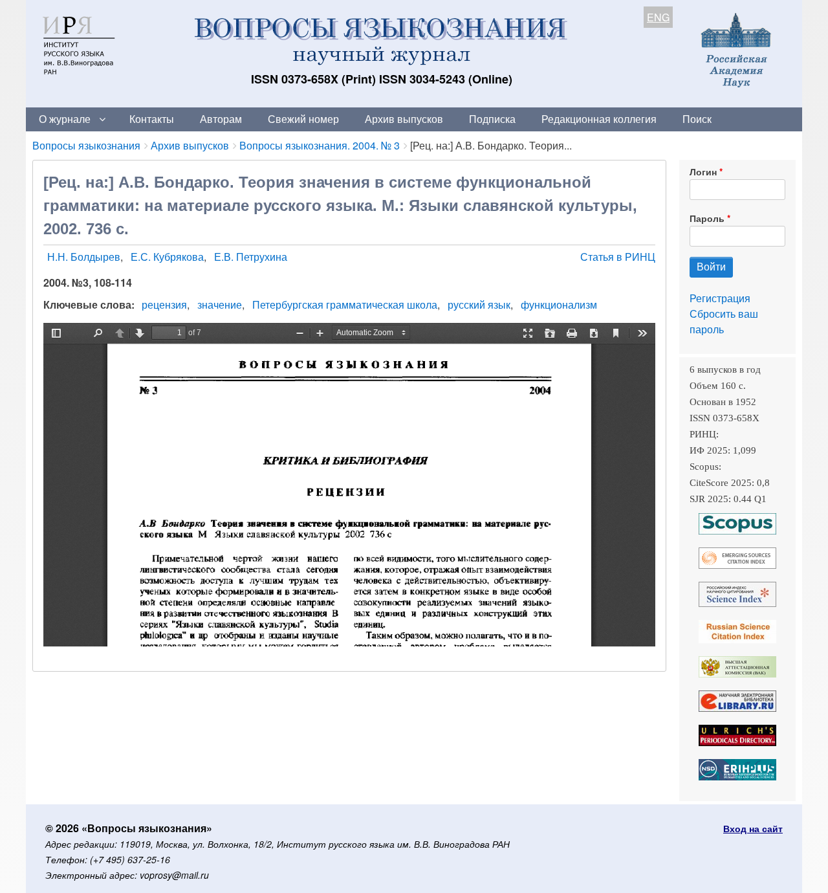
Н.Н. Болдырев (83, 256)
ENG (658, 17)
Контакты (151, 118)
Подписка (492, 118)
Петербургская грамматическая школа (344, 304)
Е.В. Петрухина (250, 256)
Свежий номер (303, 118)
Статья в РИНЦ (617, 256)
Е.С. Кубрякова (167, 256)
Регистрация (720, 298)
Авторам (221, 118)
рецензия (164, 304)
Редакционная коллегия (599, 118)
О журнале (65, 118)
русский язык (479, 304)
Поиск (697, 118)
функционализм (559, 304)
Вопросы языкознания (86, 145)
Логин (703, 171)
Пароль (707, 218)
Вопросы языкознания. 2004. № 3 (319, 145)
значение (219, 304)
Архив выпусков (404, 118)
